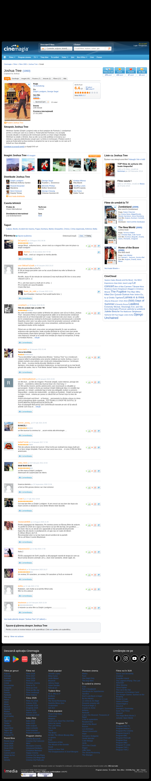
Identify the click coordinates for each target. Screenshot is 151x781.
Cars (84, 687)
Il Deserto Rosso (121, 304)
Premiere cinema (33, 683)
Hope (84, 734)
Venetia (7, 760)
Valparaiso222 (24, 549)
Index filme (31, 718)
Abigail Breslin (136, 214)
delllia (20, 586)
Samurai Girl (109, 315)
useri (108, 75)
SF (5, 719)
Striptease (136, 311)
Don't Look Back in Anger (92, 696)
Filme (15, 64)
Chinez (67, 229)
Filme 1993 (23, 64)
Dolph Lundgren (16, 181)
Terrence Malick (129, 233)
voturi (89, 89)
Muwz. (142, 184)
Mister (120, 261)
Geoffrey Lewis (79, 186)
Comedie (141, 218)
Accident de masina (26, 229)
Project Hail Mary (55, 714)
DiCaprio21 (22, 241)
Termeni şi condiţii (27, 772)
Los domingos (87, 729)
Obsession (52, 716)
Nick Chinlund (16, 191)
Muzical (7, 709)
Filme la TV (30, 685)
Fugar (37, 229)
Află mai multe (113, 766)
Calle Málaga (87, 741)
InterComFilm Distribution (136, 222)
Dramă (141, 237)
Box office (120, 770)
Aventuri (134, 218)
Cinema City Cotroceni (35, 741)
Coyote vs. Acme (88, 708)
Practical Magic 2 (89, 706)
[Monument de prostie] (76, 92)
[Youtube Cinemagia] (134, 658)
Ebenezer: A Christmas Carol (127, 692)
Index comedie (32, 728)
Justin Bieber (53, 678)
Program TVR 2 (122, 750)
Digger (85, 748)
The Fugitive (119, 291)
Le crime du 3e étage (90, 701)
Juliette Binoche (112, 311)
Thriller (7, 723)
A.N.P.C (64, 772)
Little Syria (86, 750)
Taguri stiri (8, 730)
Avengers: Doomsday (124, 708)
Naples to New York (56, 749)
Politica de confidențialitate (51, 772)
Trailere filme (54, 691)
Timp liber (44, 57)
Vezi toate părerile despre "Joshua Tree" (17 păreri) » (25, 619)
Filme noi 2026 (32, 701)
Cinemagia (8, 64)
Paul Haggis (119, 315)
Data (81, 236)
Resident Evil (87, 722)
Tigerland (119, 298)
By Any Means (87, 698)
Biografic (135, 237)
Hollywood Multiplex (34, 748)
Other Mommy (121, 685)
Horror (120, 220)
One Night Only (88, 678)
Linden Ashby (128, 315)
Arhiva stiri (8, 733)
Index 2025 (30, 723)
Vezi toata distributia (17, 196)
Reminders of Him (55, 742)
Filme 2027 (30, 676)
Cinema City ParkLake (35, 760)
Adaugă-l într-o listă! (137, 159)
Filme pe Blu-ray (32, 690)
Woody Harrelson (124, 216)
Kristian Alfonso (79, 181)
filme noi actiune (17, 636)
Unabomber (53, 706)
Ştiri (72, 57)
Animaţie (7, 676)
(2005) (139, 227)
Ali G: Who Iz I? (54, 694)
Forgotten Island (122, 678)
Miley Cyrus (53, 676)
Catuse (9, 229)
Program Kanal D (123, 733)
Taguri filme (8, 728)
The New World (126, 227)
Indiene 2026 (31, 713)
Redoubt (85, 713)
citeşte (37, 338)
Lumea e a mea (133, 297)
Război (7, 711)
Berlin (6, 758)
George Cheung (48, 191)
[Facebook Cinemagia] (116, 658)
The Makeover (126, 312)
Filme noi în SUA (124, 670)
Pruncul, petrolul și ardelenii (132, 309)
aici (51, 630)
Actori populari (32, 730)
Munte (15, 229)
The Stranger (87, 755)
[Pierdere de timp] (77, 92)
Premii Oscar (9, 741)
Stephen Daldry (109, 280)
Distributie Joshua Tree (17, 177)
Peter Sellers (135, 294)
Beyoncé (51, 681)
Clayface (119, 676)
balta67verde (23, 442)
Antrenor (88, 229)
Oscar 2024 (8, 748)
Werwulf (119, 713)
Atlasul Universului (89, 731)
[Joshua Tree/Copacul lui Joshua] (12, 171)
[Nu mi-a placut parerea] (95, 245)
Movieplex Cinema (33, 746)
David (50, 747)
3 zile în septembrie (90, 719)
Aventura (44, 229)
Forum (99, 57)
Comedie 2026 (32, 706)
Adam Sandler (54, 685)
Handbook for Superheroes (93, 691)
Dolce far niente (54, 723)
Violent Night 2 (122, 704)
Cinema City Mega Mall (35, 758)
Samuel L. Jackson (128, 257)
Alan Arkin (118, 283)
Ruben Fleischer (129, 212)
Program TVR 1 (122, 747)
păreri (89, 87)
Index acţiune (31, 726)
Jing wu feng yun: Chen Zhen (116, 301)
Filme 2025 (30, 681)
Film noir (7, 697)
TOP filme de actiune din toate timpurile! (130, 165)
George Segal (47, 181)
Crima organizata (77, 229)
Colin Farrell (136, 235)
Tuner (50, 730)
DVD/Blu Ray (130, 770)
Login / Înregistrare (140, 45)
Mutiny (84, 674)
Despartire (59, 229)
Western (7, 726)
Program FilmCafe (123, 738)
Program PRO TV (123, 726)
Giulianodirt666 (24, 522)
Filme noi (30, 670)
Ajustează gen (40, 102)
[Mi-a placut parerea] (89, 245)
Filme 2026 (30, 678)
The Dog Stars (88, 681)
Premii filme (9, 738)
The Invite (52, 728)
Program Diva (121, 740)
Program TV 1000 (123, 745)
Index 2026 (30, 721)
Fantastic (7, 695)
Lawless (134, 304)
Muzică (7, 707)
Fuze (50, 740)
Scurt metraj (9, 716)
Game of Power (122, 701)
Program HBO (121, 743)
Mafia (95, 229)
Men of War (119, 287)
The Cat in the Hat (123, 690)
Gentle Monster (88, 738)
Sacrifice (85, 694)
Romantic (127, 239)
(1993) (26, 70)
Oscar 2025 (8, 746)
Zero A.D (119, 706)
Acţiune (127, 218)
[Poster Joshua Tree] (17, 121)
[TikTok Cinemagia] (143, 658)
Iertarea (85, 710)
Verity (84, 743)
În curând (55, 57)
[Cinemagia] (5, 57)
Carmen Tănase (131, 286)
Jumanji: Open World (124, 718)
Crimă (6, 683)
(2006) (121, 250)
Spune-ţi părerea (25, 236)
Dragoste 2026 (32, 708)
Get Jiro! (51, 708)
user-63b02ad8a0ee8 (27, 379)
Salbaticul (22, 569)
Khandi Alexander (17, 186)
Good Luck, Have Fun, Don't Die (61, 721)
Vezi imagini (94, 156)
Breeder (51, 698)
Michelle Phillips (48, 186)
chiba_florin (22, 463)
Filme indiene (31, 695)
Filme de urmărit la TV (116, 202)
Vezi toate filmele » (111, 268)
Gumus (125, 294)
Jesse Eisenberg (138, 216)
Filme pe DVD (31, 688)
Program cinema (24, 57)
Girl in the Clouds (89, 745)
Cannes (7, 750)
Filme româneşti (32, 693)
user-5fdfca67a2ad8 (26, 266)
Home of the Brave (128, 247)
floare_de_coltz (30, 291)
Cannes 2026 (9, 753)
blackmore (22, 603)
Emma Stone (125, 214)
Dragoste (134, 239)
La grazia (52, 737)
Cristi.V (21, 499)
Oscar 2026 (8, 743)
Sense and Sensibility (124, 674)
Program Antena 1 (123, 728)
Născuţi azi (52, 688)
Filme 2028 (30, 674)
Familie (7, 693)
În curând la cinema (91, 684)
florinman (121, 171)
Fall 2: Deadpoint (89, 689)
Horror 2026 (31, 710)
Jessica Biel (140, 257)
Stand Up (8, 721)
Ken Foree (77, 191)
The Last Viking (54, 726)
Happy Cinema (32, 753)
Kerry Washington (111, 309)
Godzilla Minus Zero (56, 703)
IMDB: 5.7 (82, 95)
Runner (85, 727)
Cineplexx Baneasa (34, 750)
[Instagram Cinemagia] (125, 658)
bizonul (27, 252)
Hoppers (51, 719)
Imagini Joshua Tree (15, 155)
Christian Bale (126, 235)
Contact (38, 772)
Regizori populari (33, 733)
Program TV (9, 735)
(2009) (135, 207)
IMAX (28, 743)
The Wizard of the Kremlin (58, 745)
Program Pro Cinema (124, 731)
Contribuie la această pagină (14, 146)
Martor (51, 229)
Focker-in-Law (122, 699)
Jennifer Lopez (54, 674)
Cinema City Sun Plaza (35, 755)
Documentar (9, 685)
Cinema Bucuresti (33, 739)
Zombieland (125, 207)
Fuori (84, 676)
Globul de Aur (9, 755)
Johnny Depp (53, 683)
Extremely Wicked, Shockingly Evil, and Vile (123, 307)
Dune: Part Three (123, 711)
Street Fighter (121, 687)
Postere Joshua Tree (15, 123)
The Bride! (52, 733)
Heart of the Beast (89, 724)
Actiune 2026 (31, 703)
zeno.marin (22, 349)
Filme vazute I (124, 181)
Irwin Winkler (127, 255)
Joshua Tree (13, 70)
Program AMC (121, 736)
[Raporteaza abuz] (99, 245)
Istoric (120, 239)
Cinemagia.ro (16, 48)
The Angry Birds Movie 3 (126, 716)
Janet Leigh (127, 283)
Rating (88, 236)
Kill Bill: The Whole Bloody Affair (61, 735)
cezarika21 (22, 305)
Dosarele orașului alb (90, 703)
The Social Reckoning (57, 701)
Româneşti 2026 (32, 715)
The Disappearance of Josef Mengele (63, 752)
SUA (40, 216)
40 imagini (31, 156)
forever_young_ (24, 423)
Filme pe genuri (11, 670)
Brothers (51, 696)
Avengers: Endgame (90, 736)
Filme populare (55, 711)
